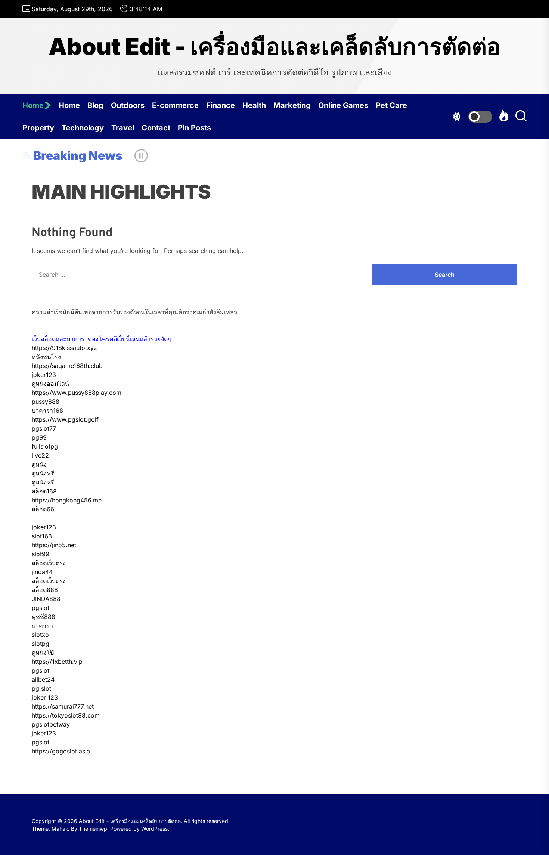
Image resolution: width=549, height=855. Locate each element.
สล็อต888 (45, 590)
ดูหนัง (39, 464)
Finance (220, 105)
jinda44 (42, 572)
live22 (40, 455)
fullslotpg (45, 446)
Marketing (292, 105)
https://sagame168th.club (67, 365)
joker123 (44, 374)
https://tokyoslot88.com (66, 715)
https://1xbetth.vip (57, 661)
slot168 (42, 536)
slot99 (40, 554)
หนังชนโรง (46, 356)
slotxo (40, 634)
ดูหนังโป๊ (43, 652)
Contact (156, 127)
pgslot (40, 607)
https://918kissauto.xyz (64, 347)
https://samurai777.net (63, 706)
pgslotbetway (51, 724)
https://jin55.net (54, 545)
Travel (122, 127)
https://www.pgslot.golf (65, 419)
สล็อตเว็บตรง (49, 563)
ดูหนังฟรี (43, 473)
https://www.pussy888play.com (76, 392)
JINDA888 (46, 598)
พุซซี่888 (43, 616)
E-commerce (175, 105)
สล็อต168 (44, 491)
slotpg (40, 643)
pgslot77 (44, 428)
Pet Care (391, 105)
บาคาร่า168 (47, 410)
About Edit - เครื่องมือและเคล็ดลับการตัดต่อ (274, 47)
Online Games (343, 105)
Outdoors (128, 105)
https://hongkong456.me (67, 500)
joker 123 (45, 697)
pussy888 (45, 401)
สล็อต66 (43, 509)
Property (38, 127)
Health (254, 105)
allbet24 (43, 679)
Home (33, 105)
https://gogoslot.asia (61, 751)
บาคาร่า (42, 625)
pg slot (41, 688)
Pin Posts (194, 127)
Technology (83, 127)
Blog (95, 105)
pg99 (39, 437)
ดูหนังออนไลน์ (50, 383)
